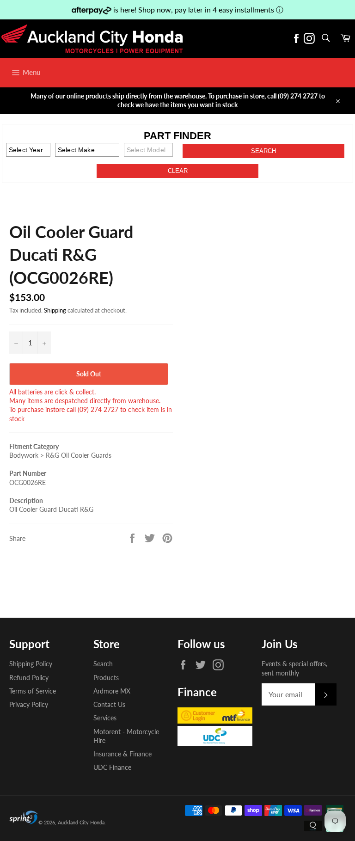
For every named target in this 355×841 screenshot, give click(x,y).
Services (104, 718)
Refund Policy (29, 677)
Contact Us (109, 704)
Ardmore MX (111, 691)
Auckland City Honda (81, 822)
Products (106, 677)
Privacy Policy (28, 704)
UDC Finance (112, 767)
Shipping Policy (30, 664)
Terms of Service (32, 691)
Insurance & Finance (122, 754)
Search (103, 664)
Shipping (55, 310)
